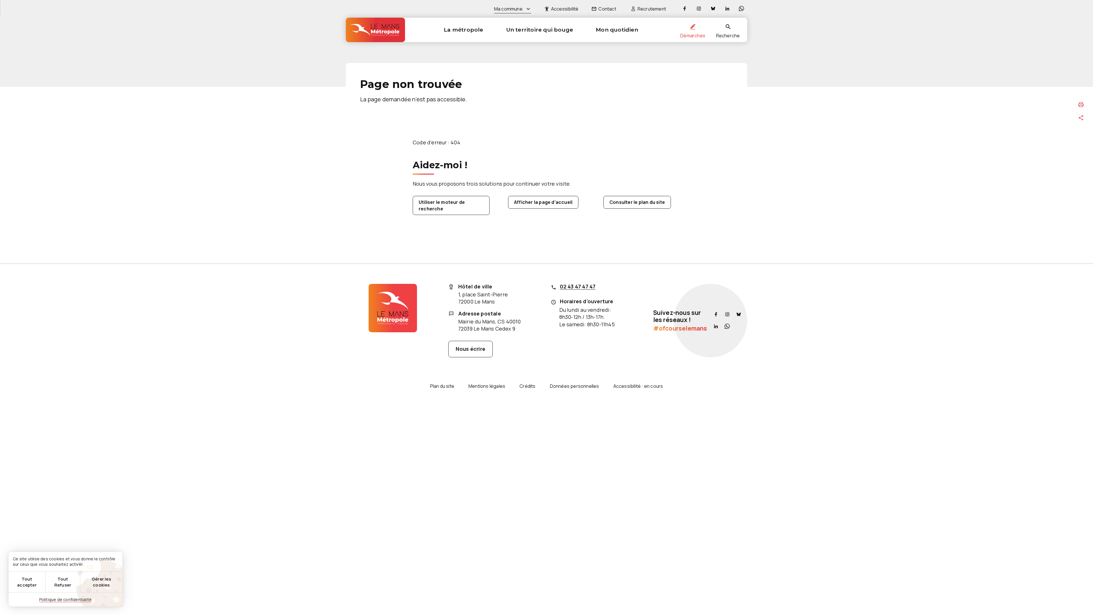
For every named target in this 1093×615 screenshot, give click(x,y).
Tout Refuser (62, 582)
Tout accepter (27, 582)
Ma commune (508, 9)
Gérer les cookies (101, 582)
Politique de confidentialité (65, 599)
